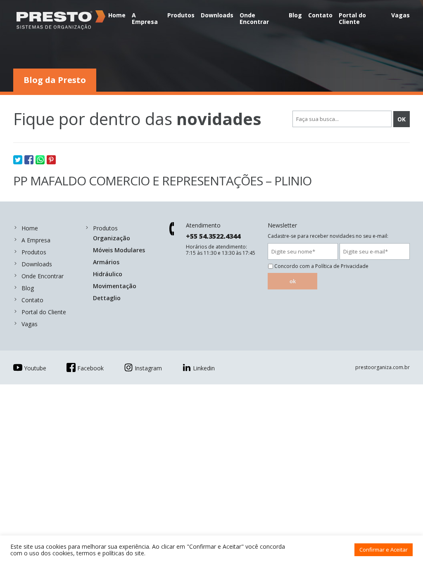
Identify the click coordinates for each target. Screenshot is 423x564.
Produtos (181, 15)
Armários (106, 262)
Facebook (90, 368)
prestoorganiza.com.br (382, 367)
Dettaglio (107, 298)
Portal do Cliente (352, 18)
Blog (295, 15)
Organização (111, 238)
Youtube (35, 368)
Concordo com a (321, 266)
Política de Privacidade (341, 266)
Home (117, 15)
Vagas (400, 15)
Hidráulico (107, 274)
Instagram (148, 368)
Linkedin (204, 368)
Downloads (217, 15)
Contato (320, 15)
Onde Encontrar (254, 18)
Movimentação (114, 286)
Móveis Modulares (119, 250)
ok (293, 281)
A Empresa (145, 18)
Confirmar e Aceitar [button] (383, 549)
